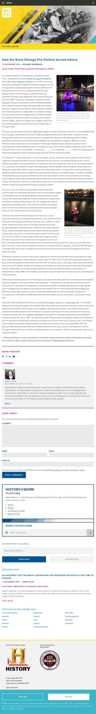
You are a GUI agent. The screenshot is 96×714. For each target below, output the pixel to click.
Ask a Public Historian (10, 613)
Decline (23, 697)
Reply (7, 404)
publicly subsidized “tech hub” (40, 314)
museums (5, 623)
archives (5, 627)
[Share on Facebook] (6, 356)
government (20, 69)
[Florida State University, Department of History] (50, 660)
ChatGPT (37, 616)
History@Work (20, 489)
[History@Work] (48, 11)
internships (69, 620)
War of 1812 (69, 613)
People (11, 508)
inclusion (37, 623)
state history (43, 586)
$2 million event (41, 131)
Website (6, 461)
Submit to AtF (14, 514)
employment (38, 613)
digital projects (19, 586)
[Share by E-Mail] (14, 356)
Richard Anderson (32, 64)
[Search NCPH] (93, 3)
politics (51, 69)
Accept (68, 697)
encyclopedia (31, 586)
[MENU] (3, 5)
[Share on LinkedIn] (10, 356)
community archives (41, 627)
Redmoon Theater (25, 81)
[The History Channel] (18, 659)
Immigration (69, 623)
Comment (7, 423)
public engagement (71, 616)
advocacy (5, 616)
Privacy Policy (55, 470)
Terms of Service (72, 470)
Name (5, 451)
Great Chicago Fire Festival (39, 78)
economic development (36, 69)
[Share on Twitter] (3, 356)
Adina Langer (10, 381)
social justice (8, 69)
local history (7, 586)
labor (36, 620)
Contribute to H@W (16, 511)
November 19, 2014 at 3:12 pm (18, 384)
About (11, 505)
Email (52, 451)
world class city (72, 302)
